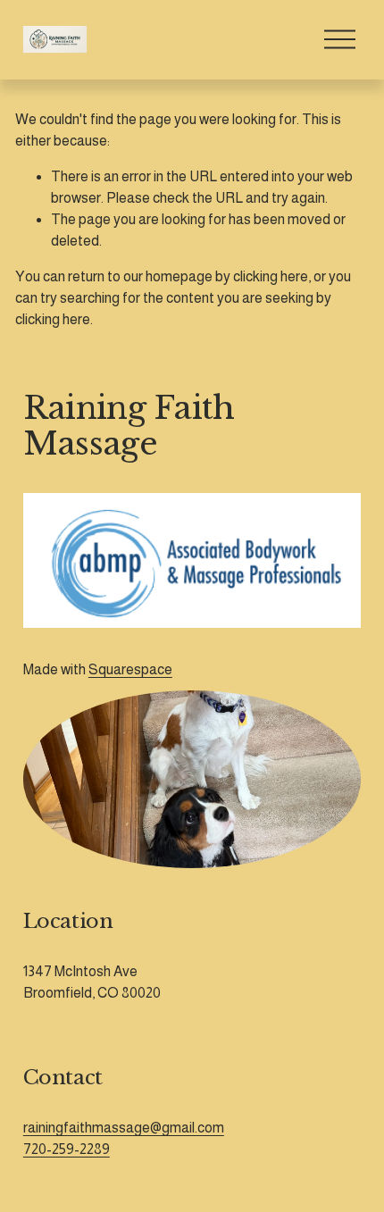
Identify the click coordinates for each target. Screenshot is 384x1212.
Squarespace (130, 669)
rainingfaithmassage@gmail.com (123, 1127)
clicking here (270, 276)
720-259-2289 (66, 1149)
